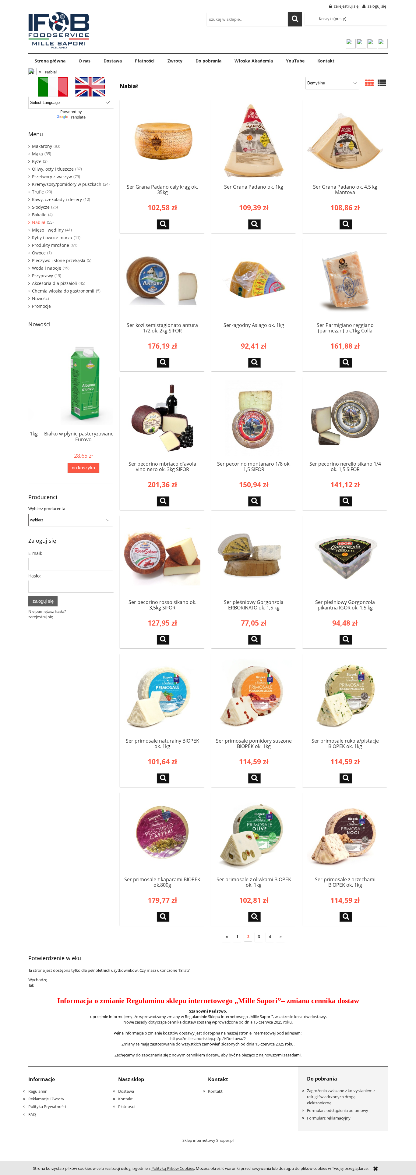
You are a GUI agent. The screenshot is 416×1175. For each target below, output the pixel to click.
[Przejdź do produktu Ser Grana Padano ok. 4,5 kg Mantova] (345, 141)
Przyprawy (42, 276)
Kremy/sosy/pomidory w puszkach (66, 184)
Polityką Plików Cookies (172, 1168)
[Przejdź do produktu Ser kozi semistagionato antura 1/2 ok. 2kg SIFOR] (162, 280)
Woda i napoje (46, 268)
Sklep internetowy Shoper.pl (208, 1140)
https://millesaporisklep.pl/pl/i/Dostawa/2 (208, 1038)
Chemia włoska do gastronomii (63, 291)
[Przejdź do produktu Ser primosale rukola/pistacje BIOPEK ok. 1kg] (345, 695)
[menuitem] (50, 61)
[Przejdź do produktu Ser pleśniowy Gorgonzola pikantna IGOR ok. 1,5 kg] (345, 557)
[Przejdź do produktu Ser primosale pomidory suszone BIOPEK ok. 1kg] (253, 695)
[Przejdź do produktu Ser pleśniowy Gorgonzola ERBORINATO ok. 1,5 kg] (253, 557)
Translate (77, 117)
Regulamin (38, 1091)
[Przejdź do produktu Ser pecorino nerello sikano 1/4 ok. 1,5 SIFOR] (345, 418)
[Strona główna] (58, 29)
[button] (163, 224)
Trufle (38, 192)
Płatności (126, 1106)
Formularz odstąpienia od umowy (337, 1110)
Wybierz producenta (46, 508)
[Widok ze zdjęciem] (369, 83)
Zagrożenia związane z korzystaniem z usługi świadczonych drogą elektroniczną (341, 1097)
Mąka (37, 154)
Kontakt (125, 1099)
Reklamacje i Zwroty (46, 1099)
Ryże (36, 161)
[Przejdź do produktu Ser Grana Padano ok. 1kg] (253, 141)
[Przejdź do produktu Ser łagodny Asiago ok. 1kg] (253, 280)
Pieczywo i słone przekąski (58, 260)
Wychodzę (37, 979)
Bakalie (39, 215)
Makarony (42, 146)
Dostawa (126, 1091)
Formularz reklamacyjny (329, 1118)
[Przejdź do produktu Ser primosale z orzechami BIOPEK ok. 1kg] (345, 834)
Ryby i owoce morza (52, 237)
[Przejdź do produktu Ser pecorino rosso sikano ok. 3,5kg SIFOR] (162, 557)
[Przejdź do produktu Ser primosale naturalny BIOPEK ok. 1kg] (162, 695)
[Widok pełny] (382, 83)
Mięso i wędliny (48, 230)
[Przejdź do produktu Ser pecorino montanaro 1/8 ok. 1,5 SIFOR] (253, 418)
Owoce (39, 253)
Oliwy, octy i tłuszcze (53, 169)
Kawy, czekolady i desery (57, 199)
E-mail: (35, 553)
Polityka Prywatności (47, 1106)
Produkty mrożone (50, 245)
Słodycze (41, 207)
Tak (31, 985)
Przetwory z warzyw (52, 176)
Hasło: (34, 576)
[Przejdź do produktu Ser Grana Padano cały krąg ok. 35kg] (162, 141)
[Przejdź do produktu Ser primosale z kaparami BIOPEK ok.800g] (162, 834)
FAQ (32, 1114)
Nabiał (38, 222)
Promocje (41, 306)
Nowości (40, 298)
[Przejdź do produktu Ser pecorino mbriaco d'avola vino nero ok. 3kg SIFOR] (162, 418)
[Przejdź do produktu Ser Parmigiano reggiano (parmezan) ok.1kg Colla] (345, 280)
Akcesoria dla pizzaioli (54, 283)
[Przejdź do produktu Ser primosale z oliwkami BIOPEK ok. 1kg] (253, 834)
